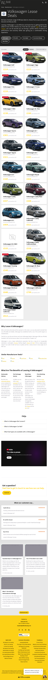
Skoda (28, 343)
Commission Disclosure (39, 652)
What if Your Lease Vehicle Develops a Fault (24, 655)
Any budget (25, 38)
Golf (37, 27)
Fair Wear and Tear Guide (24, 650)
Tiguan (3, 29)
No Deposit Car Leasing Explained (24, 647)
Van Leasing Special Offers (8, 654)
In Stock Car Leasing (8, 646)
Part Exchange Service (8, 656)
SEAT (33, 343)
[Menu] (45, 2)
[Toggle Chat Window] (45, 677)
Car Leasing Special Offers (8, 652)
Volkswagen (5, 38)
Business (32, 49)
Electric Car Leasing (8, 644)
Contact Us (6, 493)
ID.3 (26, 408)
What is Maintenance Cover (24, 652)
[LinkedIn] (28, 630)
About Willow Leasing (24, 658)
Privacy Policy (39, 642)
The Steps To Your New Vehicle (24, 644)
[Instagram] (25, 630)
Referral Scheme (8, 658)
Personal (26, 49)
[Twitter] (22, 630)
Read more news (24, 612)
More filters (5, 41)
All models (15, 38)
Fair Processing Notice (40, 658)
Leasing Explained (24, 642)
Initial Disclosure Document (39, 646)
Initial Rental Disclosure (39, 656)
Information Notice (39, 650)
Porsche (16, 343)
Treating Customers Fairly (40, 648)
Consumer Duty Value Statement (40, 661)
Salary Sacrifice (24, 662)
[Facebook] (19, 630)
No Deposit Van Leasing (8, 648)
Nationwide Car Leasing (8, 650)
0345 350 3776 (24, 621)
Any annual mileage (37, 38)
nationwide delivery (5, 381)
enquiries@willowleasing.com (24, 625)
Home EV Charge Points (24, 660)
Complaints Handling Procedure (39, 654)
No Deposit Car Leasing (8, 642)
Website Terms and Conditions (40, 644)
